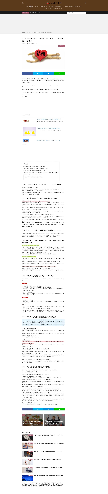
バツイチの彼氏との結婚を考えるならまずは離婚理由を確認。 (36, 168)
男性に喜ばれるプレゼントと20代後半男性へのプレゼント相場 (48, 451)
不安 (31, 43)
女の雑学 (41, 6)
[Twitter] (38, 73)
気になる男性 (51, 6)
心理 (30, 12)
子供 (33, 43)
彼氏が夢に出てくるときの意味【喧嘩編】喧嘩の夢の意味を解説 (48, 475)
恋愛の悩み (31, 6)
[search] (85, 13)
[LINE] (59, 73)
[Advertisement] (54, 23)
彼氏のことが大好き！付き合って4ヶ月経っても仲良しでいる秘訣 (48, 140)
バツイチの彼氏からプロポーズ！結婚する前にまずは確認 (34, 166)
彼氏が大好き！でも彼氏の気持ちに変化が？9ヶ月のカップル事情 (49, 443)
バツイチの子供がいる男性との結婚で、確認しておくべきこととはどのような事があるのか (41, 172)
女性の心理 (76, 6)
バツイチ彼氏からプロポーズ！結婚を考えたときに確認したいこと (42, 32)
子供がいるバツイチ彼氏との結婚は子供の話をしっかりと (34, 170)
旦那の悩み (36, 6)
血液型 (33, 12)
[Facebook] (27, 73)
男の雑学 (45, 6)
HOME (27, 6)
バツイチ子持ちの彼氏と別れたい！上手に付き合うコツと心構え (48, 467)
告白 (39, 12)
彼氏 (34, 43)
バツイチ (29, 43)
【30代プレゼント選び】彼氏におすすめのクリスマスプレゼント (49, 435)
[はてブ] (48, 73)
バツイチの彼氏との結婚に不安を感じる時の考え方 (33, 176)
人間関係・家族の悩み (69, 6)
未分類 (80, 6)
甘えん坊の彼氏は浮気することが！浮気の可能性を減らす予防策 (48, 128)
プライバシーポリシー (49, 8)
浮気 (37, 12)
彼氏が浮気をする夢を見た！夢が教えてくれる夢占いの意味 (47, 459)
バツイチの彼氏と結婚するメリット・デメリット (32, 174)
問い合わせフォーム (58, 8)
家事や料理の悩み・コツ (59, 6)
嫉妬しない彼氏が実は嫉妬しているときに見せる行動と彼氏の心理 (48, 119)
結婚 (35, 12)
